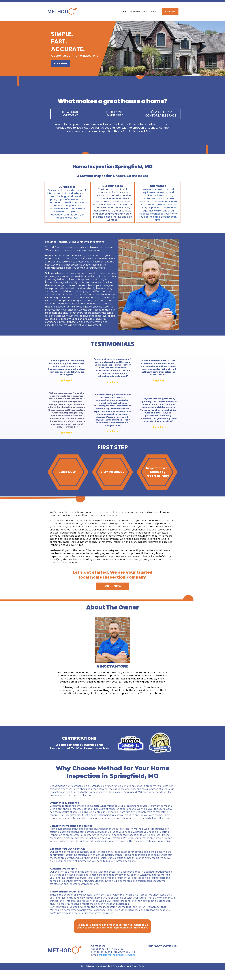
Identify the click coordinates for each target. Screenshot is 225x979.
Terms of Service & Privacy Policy (129, 966)
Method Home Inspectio (98, 966)
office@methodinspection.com (117, 954)
